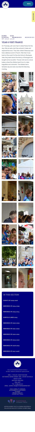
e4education (25, 371)
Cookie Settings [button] (17, 394)
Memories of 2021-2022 (11, 328)
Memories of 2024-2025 (11, 306)
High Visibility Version (17, 389)
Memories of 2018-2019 (11, 345)
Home (4, 36)
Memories (17, 37)
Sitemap (17, 391)
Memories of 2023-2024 (11, 311)
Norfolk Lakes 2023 (10, 317)
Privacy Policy (18, 393)
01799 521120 (19, 384)
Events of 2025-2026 (10, 300)
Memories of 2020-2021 (11, 334)
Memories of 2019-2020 (11, 340)
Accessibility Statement (17, 390)
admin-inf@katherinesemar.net (19, 385)
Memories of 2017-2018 (11, 351)
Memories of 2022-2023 (11, 323)
